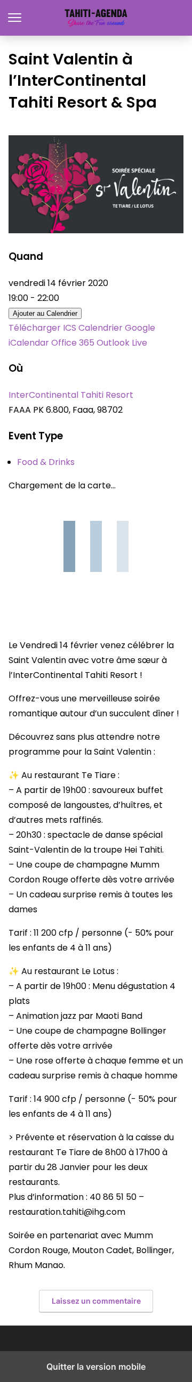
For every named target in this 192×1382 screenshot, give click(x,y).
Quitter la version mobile (96, 1366)
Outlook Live (122, 343)
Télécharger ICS (42, 328)
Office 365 (72, 343)
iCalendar (29, 343)
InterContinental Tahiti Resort (71, 395)
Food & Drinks (46, 462)
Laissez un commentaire (96, 1300)
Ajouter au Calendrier (45, 313)
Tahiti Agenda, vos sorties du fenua (96, 18)
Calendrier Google (116, 328)
